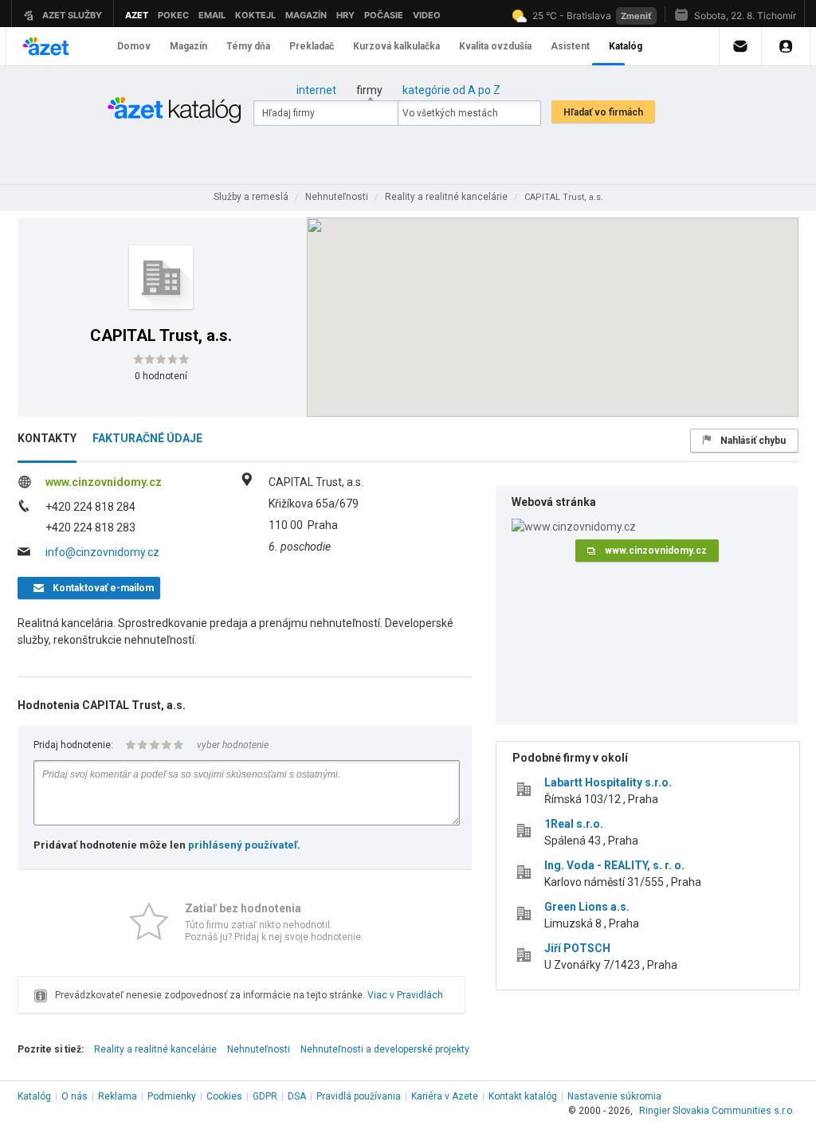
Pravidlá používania (358, 1096)
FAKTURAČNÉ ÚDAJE (147, 438)
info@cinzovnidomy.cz (102, 552)
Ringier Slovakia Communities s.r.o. (716, 1110)
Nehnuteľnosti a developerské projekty (384, 1049)
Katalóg (34, 1096)
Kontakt (522, 1096)
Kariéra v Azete (444, 1096)
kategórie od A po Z (451, 90)
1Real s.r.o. (573, 823)
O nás (74, 1096)
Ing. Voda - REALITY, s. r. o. (614, 865)
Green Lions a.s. (587, 906)
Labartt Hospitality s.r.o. (608, 782)
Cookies (224, 1096)
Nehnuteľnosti (258, 1049)
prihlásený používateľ (242, 845)
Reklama (117, 1096)
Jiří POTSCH (577, 948)
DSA (297, 1096)
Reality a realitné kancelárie (155, 1049)
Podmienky (171, 1096)
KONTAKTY (47, 438)
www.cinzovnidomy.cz (103, 482)
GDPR (265, 1096)
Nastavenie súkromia (614, 1096)
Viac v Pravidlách (405, 995)
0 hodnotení (161, 376)
